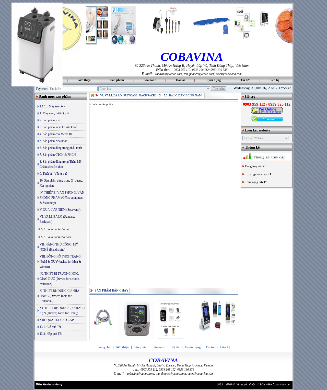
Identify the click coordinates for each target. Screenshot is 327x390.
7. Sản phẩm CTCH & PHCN (58, 155)
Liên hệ (274, 80)
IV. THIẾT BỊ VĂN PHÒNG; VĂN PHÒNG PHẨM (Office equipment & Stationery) (62, 198)
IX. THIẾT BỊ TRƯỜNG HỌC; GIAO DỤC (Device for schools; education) (60, 279)
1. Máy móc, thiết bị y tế (54, 113)
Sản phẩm (117, 80)
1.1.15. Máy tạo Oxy (52, 106)
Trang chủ (104, 347)
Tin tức (245, 80)
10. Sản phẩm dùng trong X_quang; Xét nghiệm (61, 183)
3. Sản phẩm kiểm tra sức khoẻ (58, 127)
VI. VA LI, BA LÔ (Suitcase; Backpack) (57, 219)
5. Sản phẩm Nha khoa (53, 141)
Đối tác (180, 80)
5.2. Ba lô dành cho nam (183, 95)
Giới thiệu (84, 80)
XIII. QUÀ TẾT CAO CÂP (57, 320)
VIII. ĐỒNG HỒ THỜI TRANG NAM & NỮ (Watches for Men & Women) (60, 262)
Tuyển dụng (213, 80)
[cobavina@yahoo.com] (267, 113)
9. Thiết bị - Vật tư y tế (53, 173)
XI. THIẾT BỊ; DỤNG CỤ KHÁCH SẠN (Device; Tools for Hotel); (62, 310)
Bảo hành (150, 80)
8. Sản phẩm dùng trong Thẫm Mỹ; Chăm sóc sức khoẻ (61, 164)
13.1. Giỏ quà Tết (50, 327)
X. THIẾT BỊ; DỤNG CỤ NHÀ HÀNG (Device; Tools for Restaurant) (59, 296)
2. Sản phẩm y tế (50, 120)
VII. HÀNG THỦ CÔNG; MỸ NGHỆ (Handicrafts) (59, 247)
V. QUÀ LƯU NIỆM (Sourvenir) (60, 209)
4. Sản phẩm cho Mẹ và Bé (56, 134)
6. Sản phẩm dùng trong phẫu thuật (61, 148)
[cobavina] (93, 95)
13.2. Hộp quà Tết (51, 334)
